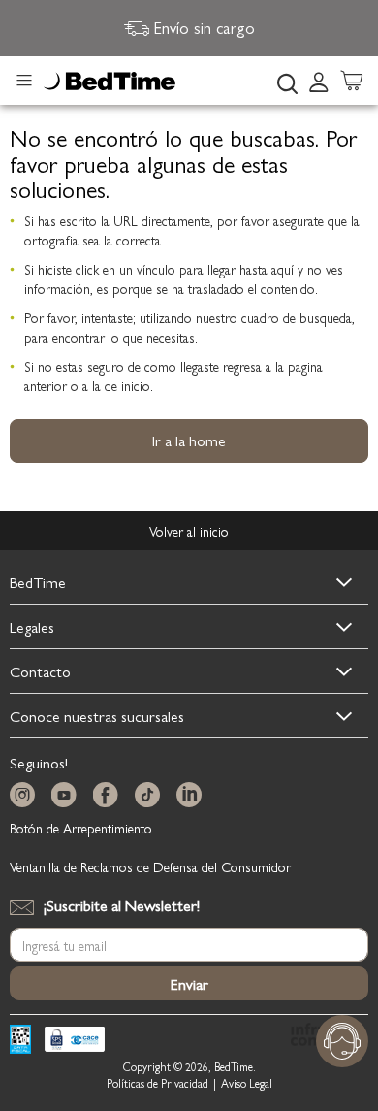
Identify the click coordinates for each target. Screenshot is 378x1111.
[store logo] (109, 81)
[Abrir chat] (342, 1041)
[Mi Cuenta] (319, 80)
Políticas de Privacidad (157, 1083)
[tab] (324, 80)
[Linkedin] (192, 795)
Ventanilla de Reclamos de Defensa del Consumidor (150, 866)
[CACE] (75, 1041)
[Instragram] (26, 795)
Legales (32, 626)
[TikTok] (151, 795)
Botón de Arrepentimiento (81, 827)
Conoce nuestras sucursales (97, 715)
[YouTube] (67, 795)
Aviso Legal (246, 1083)
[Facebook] (109, 795)
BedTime (38, 582)
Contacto (40, 671)
